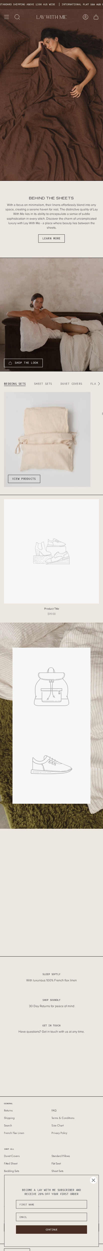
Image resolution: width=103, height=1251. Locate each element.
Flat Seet (56, 1163)
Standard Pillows (61, 1156)
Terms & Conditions (63, 1118)
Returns (8, 1110)
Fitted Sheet (10, 1163)
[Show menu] (7, 17)
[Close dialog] (93, 1180)
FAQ (54, 1110)
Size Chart (58, 1125)
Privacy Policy (59, 1133)
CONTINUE (51, 1229)
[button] (17, 17)
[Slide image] (51, 95)
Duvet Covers (12, 1156)
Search (8, 1125)
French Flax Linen (14, 1133)
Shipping (9, 1118)
